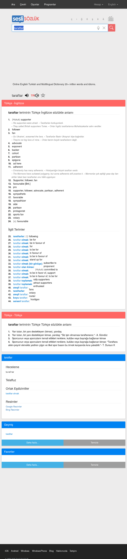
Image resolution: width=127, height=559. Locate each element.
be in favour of (37, 243)
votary (16, 217)
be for (33, 239)
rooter (32, 296)
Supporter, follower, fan (25, 180)
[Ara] (111, 28)
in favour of (36, 252)
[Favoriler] (42, 97)
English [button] (112, 4)
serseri (21, 301)
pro (15, 187)
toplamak (22, 280)
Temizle (94, 442)
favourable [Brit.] (21, 183)
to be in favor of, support (42, 272)
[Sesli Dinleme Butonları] (35, 96)
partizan (16, 156)
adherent (18, 166)
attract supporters (42, 282)
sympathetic (19, 193)
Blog (51, 550)
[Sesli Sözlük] (25, 22)
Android (14, 550)
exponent (17, 146)
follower (16, 129)
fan (13, 133)
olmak (20, 239)
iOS (7, 550)
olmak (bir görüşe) (27, 263)
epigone (16, 160)
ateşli (20, 287)
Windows (25, 550)
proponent (49, 266)
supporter (26, 119)
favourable (22, 221)
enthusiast (38, 286)
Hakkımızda (61, 550)
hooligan (35, 299)
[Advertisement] (63, 58)
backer (15, 149)
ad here (17, 163)
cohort (15, 153)
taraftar (9, 433)
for (31, 246)
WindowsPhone (39, 550)
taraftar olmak (12, 393)
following (33, 236)
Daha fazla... (32, 442)
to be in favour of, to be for (44, 276)
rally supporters (41, 279)
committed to (51, 269)
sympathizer (19, 200)
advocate (17, 143)
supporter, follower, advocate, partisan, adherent (38, 190)
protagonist (19, 210)
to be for (34, 249)
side (15, 204)
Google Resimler (14, 406)
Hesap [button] (98, 4)
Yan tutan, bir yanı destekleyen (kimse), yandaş (37, 331)
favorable (18, 197)
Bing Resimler (12, 409)
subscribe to (50, 262)
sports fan (18, 214)
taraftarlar (18, 236)
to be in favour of (38, 256)
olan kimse (23, 267)
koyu (20, 297)
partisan (17, 207)
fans (31, 289)
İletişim (73, 550)
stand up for (36, 259)
